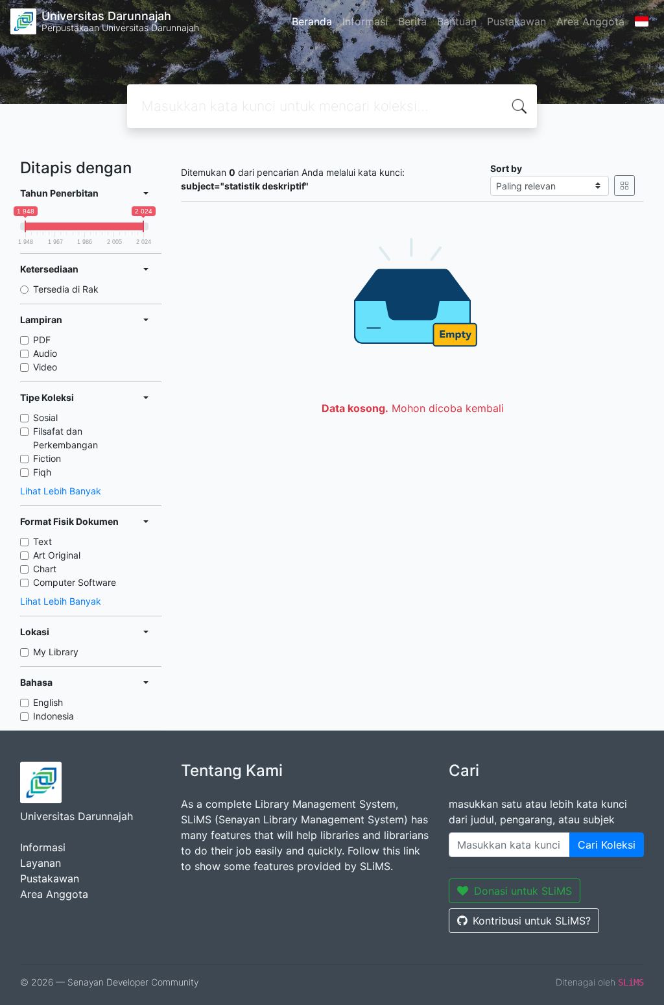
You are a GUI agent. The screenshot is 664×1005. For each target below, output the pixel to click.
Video (45, 366)
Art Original (56, 555)
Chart (44, 568)
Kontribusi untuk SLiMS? (532, 920)
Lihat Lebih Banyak (60, 490)
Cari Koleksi (606, 844)
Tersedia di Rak (66, 289)
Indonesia (53, 715)
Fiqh (42, 472)
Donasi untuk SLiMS (523, 890)
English (48, 702)
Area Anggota (590, 21)
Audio (45, 353)
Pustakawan (516, 21)
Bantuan (457, 21)
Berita (412, 21)
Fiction (47, 458)
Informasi (365, 21)
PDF (42, 339)
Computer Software (74, 582)
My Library (55, 651)
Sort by (506, 168)
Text (42, 541)
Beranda (312, 21)
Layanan (40, 862)
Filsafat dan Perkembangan (65, 438)
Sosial (45, 417)
